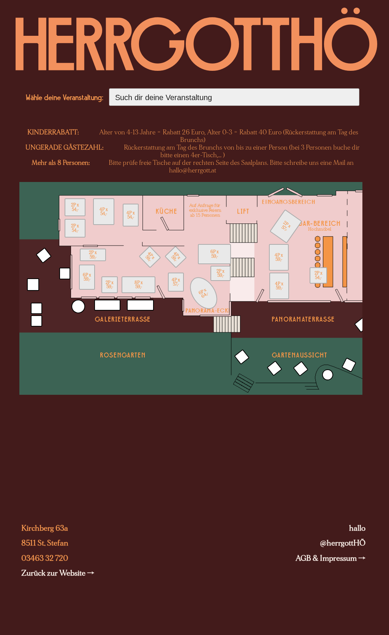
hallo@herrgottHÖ (342, 535)
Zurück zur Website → (57, 573)
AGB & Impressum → (330, 558)
